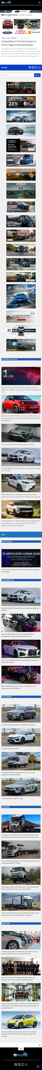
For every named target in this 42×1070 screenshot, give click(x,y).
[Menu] (39, 2)
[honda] (21, 212)
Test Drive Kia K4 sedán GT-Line (12, 798)
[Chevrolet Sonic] (21, 241)
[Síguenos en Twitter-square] (33, 67)
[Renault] (21, 281)
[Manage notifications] (38, 1066)
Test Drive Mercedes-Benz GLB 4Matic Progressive (18, 725)
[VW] (21, 180)
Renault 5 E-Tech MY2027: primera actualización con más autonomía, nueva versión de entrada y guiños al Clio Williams (20, 418)
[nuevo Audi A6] (21, 152)
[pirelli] (21, 108)
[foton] (21, 11)
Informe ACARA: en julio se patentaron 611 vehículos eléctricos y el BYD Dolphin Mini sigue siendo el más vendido (19, 1034)
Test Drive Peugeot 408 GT (10, 748)
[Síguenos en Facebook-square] (30, 67)
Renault (14, 38)
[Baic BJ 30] (21, 93)
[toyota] (21, 270)
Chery (3, 38)
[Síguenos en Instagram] (39, 67)
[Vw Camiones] (21, 255)
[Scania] (21, 227)
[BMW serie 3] (21, 308)
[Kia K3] (21, 166)
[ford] (21, 198)
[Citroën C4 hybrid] (21, 350)
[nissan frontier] (21, 322)
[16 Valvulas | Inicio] (8, 2)
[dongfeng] (21, 122)
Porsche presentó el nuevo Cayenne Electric (17, 444)
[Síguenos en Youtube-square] (36, 67)
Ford (8, 38)
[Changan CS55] (21, 136)
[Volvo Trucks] (21, 336)
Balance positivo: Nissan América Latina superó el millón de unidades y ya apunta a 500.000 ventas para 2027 (20, 389)
